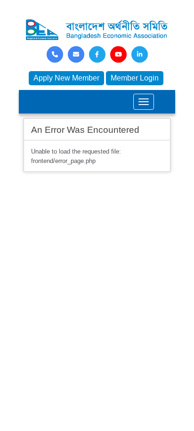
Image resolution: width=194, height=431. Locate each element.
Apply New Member (66, 78)
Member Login (135, 78)
